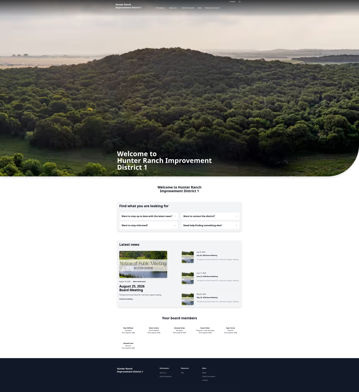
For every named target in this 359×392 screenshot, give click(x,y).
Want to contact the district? (199, 216)
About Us (163, 373)
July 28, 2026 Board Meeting (207, 255)
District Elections (166, 376)
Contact (232, 1)
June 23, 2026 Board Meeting (207, 276)
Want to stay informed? (135, 225)
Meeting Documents (212, 8)
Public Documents (188, 8)
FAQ (182, 373)
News (200, 8)
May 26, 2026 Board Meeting (207, 297)
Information (160, 8)
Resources (173, 8)
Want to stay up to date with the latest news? (147, 216)
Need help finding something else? (202, 225)
